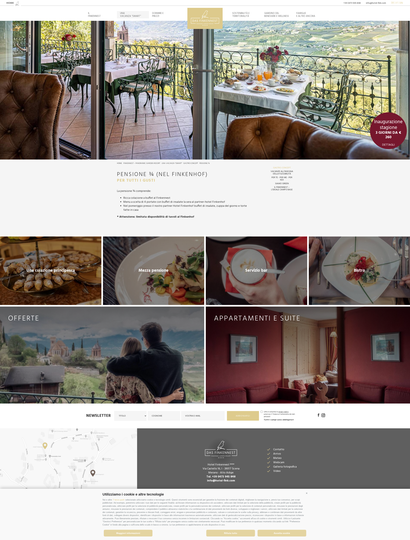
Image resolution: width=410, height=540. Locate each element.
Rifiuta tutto (230, 533)
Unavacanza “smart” (130, 14)
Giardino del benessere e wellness (276, 14)
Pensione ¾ (204, 163)
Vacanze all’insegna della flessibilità (282, 173)
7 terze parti (118, 500)
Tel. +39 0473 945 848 (220, 476)
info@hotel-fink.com (376, 3)
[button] (307, 493)
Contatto (278, 449)
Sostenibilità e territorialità (241, 14)
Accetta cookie (282, 533)
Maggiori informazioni (128, 533)
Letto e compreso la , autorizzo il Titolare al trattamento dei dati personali (279, 414)
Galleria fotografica (285, 467)
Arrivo (277, 454)
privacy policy (283, 412)
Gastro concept (190, 163)
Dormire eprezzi (158, 14)
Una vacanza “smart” (172, 163)
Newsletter (98, 416)
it (397, 3)
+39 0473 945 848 (352, 3)
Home (119, 163)
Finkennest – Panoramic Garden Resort (141, 163)
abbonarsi (243, 416)
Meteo (277, 458)
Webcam (278, 462)
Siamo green (282, 183)
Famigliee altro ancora (305, 14)
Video (277, 471)
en (401, 3)
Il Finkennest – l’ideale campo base (282, 188)
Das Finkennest (221, 449)
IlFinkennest (94, 14)
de (392, 3)
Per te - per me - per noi (281, 179)
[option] (205, 90)
